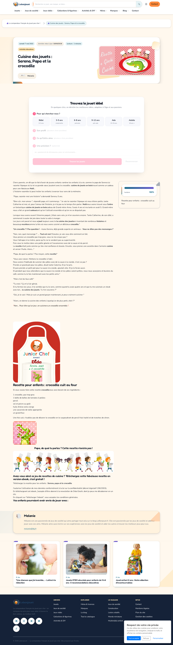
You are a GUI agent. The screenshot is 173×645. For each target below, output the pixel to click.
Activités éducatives (26, 49)
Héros (102, 10)
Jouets (17, 10)
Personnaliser (158, 638)
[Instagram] (24, 621)
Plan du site (140, 612)
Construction (113, 608)
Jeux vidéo (47, 10)
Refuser (146, 638)
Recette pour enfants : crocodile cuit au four (137, 202)
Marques (114, 10)
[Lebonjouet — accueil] (21, 4)
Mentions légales (142, 608)
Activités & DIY (88, 10)
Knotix (76, 641)
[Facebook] (16, 621)
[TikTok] (16, 628)
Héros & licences (87, 604)
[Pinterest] (31, 621)
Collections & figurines (67, 10)
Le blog (84, 612)
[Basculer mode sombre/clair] (146, 4)
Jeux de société (31, 10)
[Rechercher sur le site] (139, 4)
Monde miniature (115, 616)
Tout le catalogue (88, 616)
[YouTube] (39, 621)
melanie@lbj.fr (30, 528)
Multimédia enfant (115, 621)
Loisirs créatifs (113, 612)
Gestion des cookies (144, 616)
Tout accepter (133, 638)
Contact (154, 4)
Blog (125, 10)
